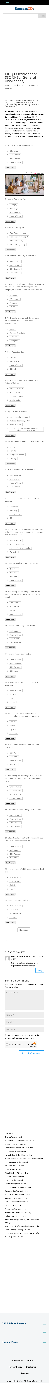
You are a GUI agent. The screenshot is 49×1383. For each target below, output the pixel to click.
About (30, 1360)
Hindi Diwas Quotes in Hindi (16, 1184)
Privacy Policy (15, 1367)
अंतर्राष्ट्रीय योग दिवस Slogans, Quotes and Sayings (22, 1226)
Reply (39, 970)
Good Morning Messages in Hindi (17, 1230)
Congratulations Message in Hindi (18, 1187)
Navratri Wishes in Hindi (14, 1180)
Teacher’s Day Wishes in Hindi (16, 1191)
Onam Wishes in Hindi (13, 1137)
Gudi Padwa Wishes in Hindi (15, 1151)
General (32, 85)
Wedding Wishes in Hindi (14, 1237)
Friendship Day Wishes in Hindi (16, 1173)
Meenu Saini (12, 85)
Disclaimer (31, 1367)
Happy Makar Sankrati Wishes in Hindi (19, 1140)
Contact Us (17, 1360)
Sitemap (25, 1373)
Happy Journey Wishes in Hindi (16, 1162)
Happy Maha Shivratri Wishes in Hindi (19, 1148)
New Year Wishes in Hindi (14, 1166)
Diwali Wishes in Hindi (13, 1169)
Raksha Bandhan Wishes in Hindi (17, 1202)
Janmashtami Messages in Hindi (17, 1198)
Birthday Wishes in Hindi (14, 1205)
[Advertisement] (24, 43)
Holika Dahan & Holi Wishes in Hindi (18, 1155)
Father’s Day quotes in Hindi (15, 1216)
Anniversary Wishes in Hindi (15, 1209)
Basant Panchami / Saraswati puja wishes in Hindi (24, 1158)
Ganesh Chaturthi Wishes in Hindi (17, 1194)
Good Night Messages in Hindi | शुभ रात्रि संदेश (22, 1233)
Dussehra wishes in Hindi (14, 1176)
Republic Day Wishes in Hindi (16, 1144)
